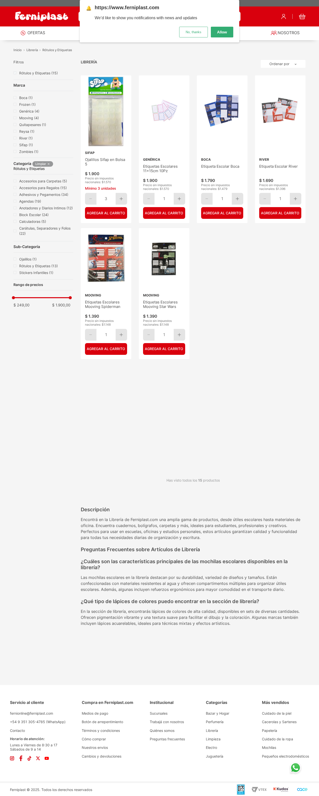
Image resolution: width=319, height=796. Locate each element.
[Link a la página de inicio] (17, 50)
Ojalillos (28, 259)
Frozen (27, 104)
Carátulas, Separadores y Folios (45, 231)
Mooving (29, 118)
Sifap (26, 145)
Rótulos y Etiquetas (57, 50)
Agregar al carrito (164, 213)
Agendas (30, 201)
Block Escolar (34, 215)
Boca (26, 98)
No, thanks (193, 32)
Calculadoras (32, 221)
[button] (43, 62)
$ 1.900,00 (61, 305)
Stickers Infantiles (36, 272)
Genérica (29, 111)
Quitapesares (32, 125)
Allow (222, 32)
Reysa (26, 131)
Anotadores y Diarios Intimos (46, 208)
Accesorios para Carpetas (43, 181)
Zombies (28, 151)
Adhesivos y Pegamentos (43, 194)
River (26, 138)
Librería (32, 50)
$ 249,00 (21, 305)
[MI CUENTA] (283, 16)
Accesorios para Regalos (43, 188)
